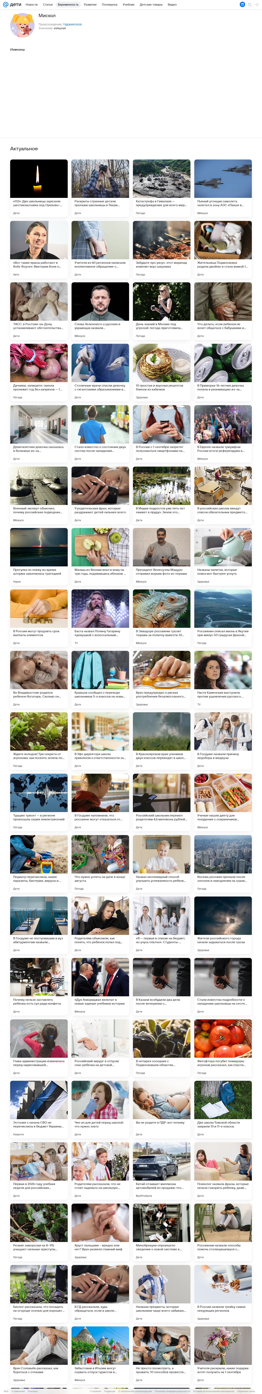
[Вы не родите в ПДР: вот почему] (161, 1109)
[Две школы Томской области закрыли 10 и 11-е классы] (223, 1109)
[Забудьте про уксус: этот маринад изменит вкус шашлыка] (161, 249)
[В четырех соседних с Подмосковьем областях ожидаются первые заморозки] (161, 1048)
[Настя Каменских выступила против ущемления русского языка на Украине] (223, 679)
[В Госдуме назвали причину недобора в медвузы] (223, 741)
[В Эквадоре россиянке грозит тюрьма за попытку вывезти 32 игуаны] (161, 618)
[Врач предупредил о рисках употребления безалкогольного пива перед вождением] (161, 679)
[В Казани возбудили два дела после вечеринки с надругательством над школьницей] (161, 987)
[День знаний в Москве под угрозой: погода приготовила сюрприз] (161, 311)
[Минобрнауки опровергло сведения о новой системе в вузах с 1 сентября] (161, 1232)
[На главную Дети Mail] (14, 4)
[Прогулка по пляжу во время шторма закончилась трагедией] (39, 557)
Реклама (33, 1391)
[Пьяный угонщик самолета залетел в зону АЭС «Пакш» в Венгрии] (223, 188)
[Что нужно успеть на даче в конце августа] (100, 864)
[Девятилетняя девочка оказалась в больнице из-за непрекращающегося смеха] (39, 434)
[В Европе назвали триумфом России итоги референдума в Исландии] (223, 434)
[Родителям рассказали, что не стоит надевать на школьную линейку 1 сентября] (100, 1171)
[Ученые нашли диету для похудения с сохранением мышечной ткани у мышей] (223, 802)
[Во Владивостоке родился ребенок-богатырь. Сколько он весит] (39, 679)
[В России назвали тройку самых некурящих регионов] (223, 1294)
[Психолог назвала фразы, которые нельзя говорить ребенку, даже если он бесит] (223, 1171)
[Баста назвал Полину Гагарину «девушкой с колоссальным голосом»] (100, 618)
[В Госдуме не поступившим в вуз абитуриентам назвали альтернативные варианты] (39, 925)
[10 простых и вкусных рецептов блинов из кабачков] (161, 372)
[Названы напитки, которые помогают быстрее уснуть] (223, 557)
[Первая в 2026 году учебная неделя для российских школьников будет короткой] (39, 1171)
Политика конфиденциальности (172, 1391)
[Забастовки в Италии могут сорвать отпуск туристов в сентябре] (100, 1355)
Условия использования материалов (213, 1391)
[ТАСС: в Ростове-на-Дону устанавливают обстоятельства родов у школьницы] (39, 311)
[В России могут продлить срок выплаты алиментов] (39, 618)
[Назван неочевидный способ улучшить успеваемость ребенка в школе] (161, 864)
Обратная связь (246, 1391)
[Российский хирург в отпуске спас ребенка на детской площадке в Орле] (100, 1048)
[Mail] (5, 4)
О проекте (95, 1391)
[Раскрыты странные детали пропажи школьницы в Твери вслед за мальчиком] (100, 188)
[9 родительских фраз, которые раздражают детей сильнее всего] (100, 495)
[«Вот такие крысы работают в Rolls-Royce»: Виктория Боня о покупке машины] (39, 249)
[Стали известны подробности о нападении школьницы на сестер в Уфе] (223, 987)
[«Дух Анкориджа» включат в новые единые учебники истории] (100, 987)
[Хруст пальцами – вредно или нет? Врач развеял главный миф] (100, 1232)
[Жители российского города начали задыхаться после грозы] (223, 925)
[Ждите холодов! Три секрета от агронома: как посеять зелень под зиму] (39, 741)
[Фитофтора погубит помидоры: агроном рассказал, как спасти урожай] (223, 1048)
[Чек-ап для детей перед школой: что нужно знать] (100, 1109)
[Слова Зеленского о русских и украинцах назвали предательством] (100, 311)
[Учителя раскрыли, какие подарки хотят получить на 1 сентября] (223, 1355)
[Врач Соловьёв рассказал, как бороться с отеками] (39, 1355)
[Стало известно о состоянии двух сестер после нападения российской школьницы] (100, 434)
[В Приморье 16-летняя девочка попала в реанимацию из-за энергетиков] (223, 372)
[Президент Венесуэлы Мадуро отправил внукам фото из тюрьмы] (161, 557)
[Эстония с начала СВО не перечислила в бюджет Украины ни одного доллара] (39, 1109)
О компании (18, 1391)
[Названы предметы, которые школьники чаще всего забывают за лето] (161, 1294)
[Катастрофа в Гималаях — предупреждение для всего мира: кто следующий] (161, 188)
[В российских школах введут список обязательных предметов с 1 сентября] (223, 495)
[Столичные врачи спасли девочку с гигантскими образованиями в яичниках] (100, 372)
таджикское (72, 24)
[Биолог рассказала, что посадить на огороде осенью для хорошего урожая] (39, 1294)
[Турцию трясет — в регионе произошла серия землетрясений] (39, 802)
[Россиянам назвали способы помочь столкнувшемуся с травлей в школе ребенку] (223, 1232)
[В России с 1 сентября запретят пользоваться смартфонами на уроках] (161, 434)
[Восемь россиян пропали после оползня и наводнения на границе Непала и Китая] (223, 864)
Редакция (109, 1391)
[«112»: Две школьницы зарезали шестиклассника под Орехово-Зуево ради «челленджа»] (39, 188)
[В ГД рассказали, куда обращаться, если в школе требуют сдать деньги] (100, 1294)
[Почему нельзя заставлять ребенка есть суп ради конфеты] (39, 987)
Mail (6, 1391)
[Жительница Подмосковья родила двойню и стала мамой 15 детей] (223, 249)
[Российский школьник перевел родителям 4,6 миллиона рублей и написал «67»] (161, 802)
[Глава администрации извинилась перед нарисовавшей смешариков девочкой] (39, 1048)
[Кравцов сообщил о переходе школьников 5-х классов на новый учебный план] (100, 679)
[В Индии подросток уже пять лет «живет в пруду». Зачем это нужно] (161, 495)
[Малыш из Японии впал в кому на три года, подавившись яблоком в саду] (100, 557)
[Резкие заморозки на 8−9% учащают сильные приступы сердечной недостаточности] (39, 1232)
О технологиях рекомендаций (135, 1391)
